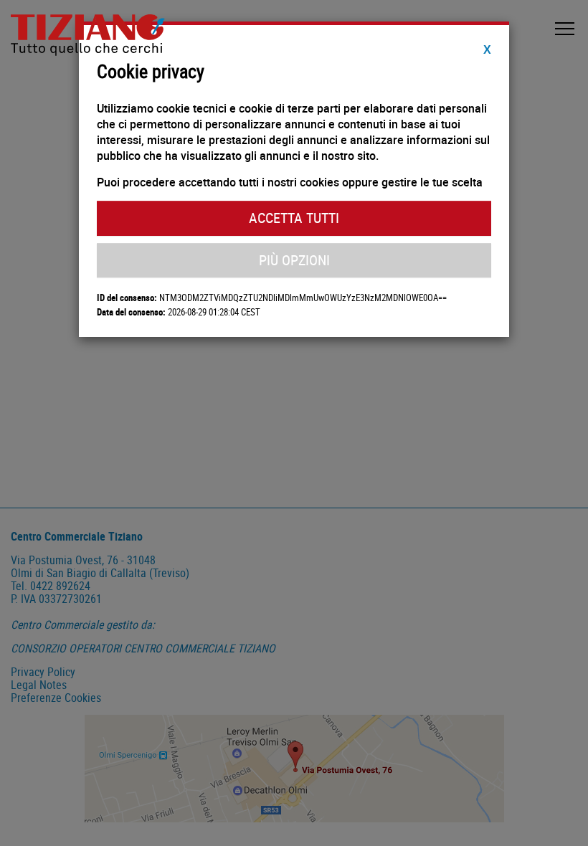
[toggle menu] (565, 28)
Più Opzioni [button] (294, 260)
